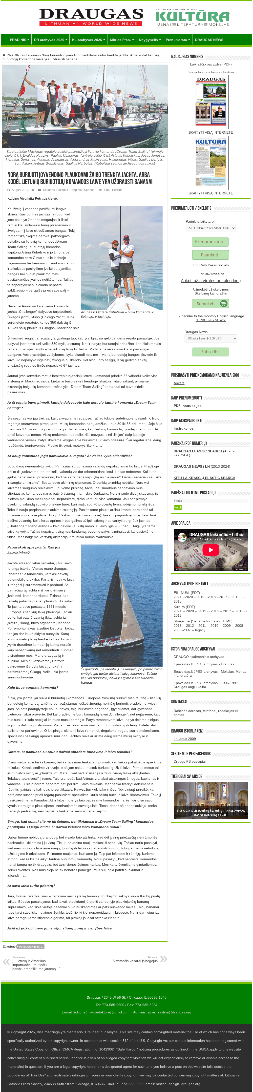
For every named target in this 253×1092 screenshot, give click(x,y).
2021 (178, 597)
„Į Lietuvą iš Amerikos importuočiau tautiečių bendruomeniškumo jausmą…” (36, 963)
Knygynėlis (148, 40)
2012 (190, 626)
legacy (200, 630)
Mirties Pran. (120, 40)
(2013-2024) (202, 466)
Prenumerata (176, 40)
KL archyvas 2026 (87, 40)
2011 (202, 626)
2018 (212, 597)
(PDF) (211, 64)
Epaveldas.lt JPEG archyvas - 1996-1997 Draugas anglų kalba (206, 685)
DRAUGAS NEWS (209, 40)
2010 (214, 626)
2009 (227, 626)
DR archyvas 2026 (49, 40)
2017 (223, 597)
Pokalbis (62, 190)
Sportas (89, 190)
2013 (178, 626)
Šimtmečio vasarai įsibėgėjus (135, 959)
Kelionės (32, 55)
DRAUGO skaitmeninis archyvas (199, 657)
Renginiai (76, 190)
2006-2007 (182, 630)
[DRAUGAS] (126, 16)
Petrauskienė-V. (31, 946)
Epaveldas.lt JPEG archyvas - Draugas (204, 664)
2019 (200, 597)
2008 (239, 626)
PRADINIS (18, 40)
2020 (189, 597)
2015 (178, 601)
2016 (235, 597)
